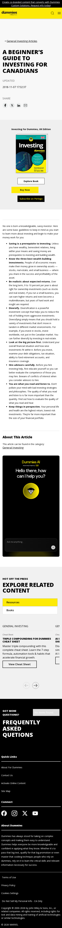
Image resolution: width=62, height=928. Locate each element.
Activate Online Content (13, 783)
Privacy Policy (8, 885)
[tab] (30, 602)
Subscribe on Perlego (31, 198)
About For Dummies (11, 767)
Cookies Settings (9, 893)
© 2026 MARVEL (9, 924)
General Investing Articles (22, 41)
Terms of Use (8, 877)
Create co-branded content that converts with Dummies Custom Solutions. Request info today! (31, 4)
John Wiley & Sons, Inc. (40, 908)
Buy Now (25, 189)
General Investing (13, 447)
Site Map (5, 791)
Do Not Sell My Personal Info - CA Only (21, 901)
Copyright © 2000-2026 (13, 908)
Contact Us (7, 775)
